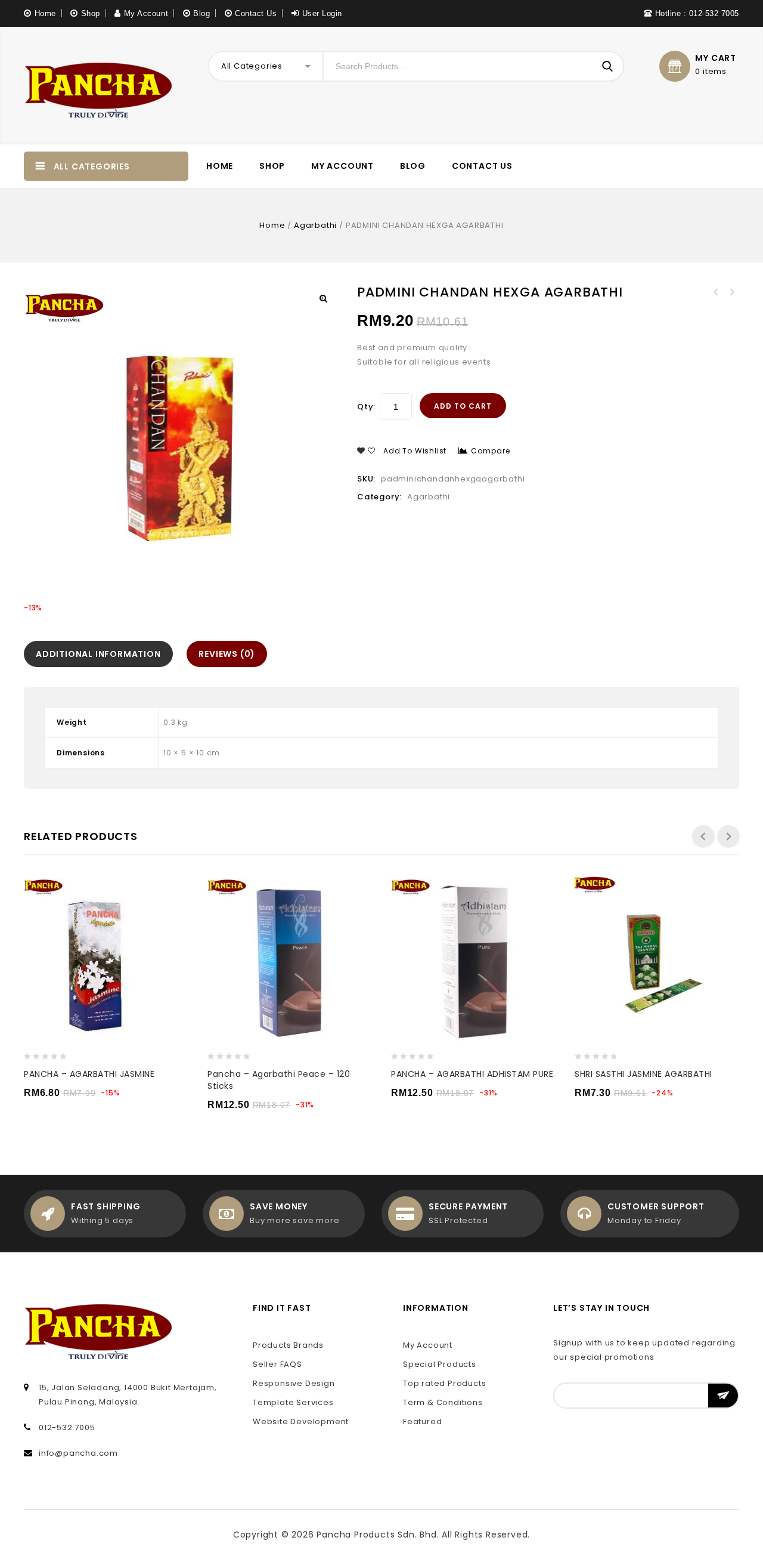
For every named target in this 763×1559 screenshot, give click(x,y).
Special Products (439, 1364)
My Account (146, 13)
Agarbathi (315, 225)
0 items (711, 71)
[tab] (101, 654)
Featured (422, 1421)
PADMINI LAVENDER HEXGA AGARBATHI (715, 292)
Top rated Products (444, 1383)
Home (45, 13)
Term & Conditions (443, 1402)
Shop (90, 13)
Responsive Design (294, 1383)
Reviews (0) (226, 654)
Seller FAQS (277, 1364)
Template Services (293, 1402)
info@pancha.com (78, 1453)
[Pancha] (98, 86)
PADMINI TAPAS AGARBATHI (731, 292)
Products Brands (288, 1345)
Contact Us (256, 13)
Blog (201, 13)
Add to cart (463, 406)
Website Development (301, 1421)
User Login (322, 13)
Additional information (98, 654)
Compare (490, 451)
